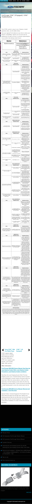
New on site (5, 457)
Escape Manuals (4, 0)
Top (20, 0)
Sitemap (23, 0)
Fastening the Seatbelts (9, 465)
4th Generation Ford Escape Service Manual (13, 439)
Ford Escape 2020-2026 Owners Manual (9, 10)
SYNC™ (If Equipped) (23, 10)
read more (28, 492)
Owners (10, 0)
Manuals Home (6, 432)
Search (27, 0)
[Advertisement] (16, 23)
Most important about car (8, 460)
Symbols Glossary (7, 442)
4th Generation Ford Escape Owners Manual (13, 436)
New (18, 0)
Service (14, 0)
